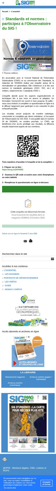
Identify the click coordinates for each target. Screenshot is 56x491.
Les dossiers (12, 274)
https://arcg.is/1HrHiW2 (12, 169)
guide (8, 285)
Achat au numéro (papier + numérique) (41, 378)
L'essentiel (15, 11)
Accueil (5, 11)
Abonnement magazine (15, 377)
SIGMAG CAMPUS (13, 289)
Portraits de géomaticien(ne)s (20, 278)
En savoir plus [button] (10, 487)
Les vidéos (11, 282)
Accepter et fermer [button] (46, 483)
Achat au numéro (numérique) (15, 384)
